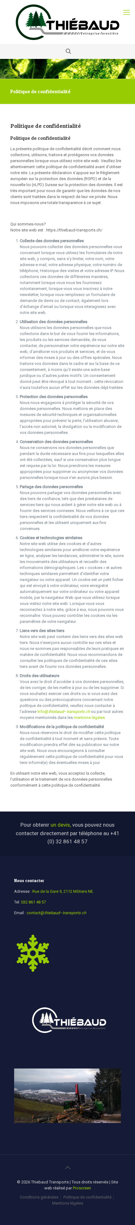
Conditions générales (39, 1197)
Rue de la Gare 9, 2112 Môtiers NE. (63, 891)
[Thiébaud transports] (67, 22)
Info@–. (64, 711)
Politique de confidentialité (87, 1197)
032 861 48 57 (33, 902)
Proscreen (82, 1188)
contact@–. (56, 912)
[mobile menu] (126, 12)
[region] (67, 1100)
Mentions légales (67, 1203)
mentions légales (90, 717)
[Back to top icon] (67, 1167)
